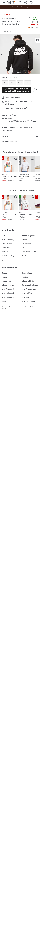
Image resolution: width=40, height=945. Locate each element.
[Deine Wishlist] (31, 2)
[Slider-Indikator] (18, 72)
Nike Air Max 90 (8, 297)
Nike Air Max (27, 293)
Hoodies (25, 277)
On (3, 260)
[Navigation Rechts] (38, 55)
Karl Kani (25, 256)
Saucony (5, 252)
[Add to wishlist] (37, 40)
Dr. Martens (6, 248)
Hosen (4, 277)
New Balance (7, 244)
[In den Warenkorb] (15, 158)
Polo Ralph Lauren (29, 252)
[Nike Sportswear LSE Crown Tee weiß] (27, 202)
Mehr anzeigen (7, 131)
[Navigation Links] (1, 55)
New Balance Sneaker (30, 289)
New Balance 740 (9, 289)
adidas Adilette (28, 281)
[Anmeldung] (25, 2)
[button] (20, 54)
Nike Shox (26, 297)
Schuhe (5, 273)
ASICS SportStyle (8, 240)
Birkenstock (26, 244)
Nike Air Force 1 (8, 293)
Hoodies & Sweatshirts (26, 307)
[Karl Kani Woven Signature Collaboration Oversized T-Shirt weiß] (10, 164)
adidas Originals (28, 236)
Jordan (24, 240)
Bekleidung (13, 307)
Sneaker (5, 301)
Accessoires (6, 281)
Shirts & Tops (27, 273)
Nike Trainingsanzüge (30, 301)
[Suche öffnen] (20, 2)
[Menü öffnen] (4, 2)
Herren (4, 307)
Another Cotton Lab (9, 18)
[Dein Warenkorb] (36, 2)
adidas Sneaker (8, 285)
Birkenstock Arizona (30, 285)
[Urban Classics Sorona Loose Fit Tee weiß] (27, 164)
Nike (3, 236)
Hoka (24, 248)
